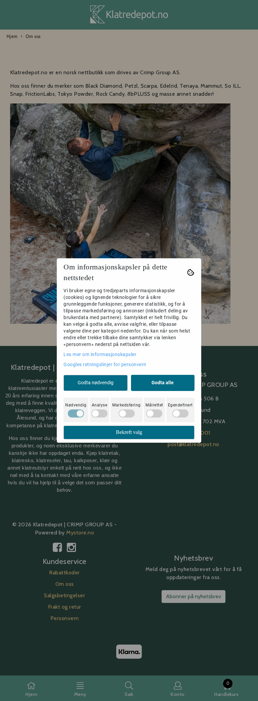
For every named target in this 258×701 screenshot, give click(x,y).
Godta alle (163, 382)
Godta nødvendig (96, 382)
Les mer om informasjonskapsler (99, 354)
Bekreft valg (129, 432)
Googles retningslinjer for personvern (104, 364)
